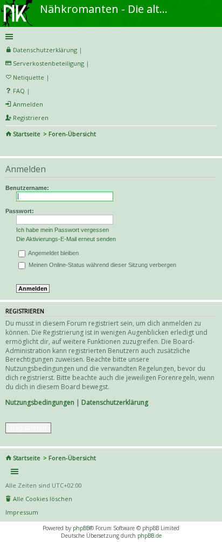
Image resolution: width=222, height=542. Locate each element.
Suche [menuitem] (9, 148)
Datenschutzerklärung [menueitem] (45, 50)
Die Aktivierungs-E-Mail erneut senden (66, 239)
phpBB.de (149, 535)
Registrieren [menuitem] (30, 118)
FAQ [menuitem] (19, 91)
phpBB (81, 528)
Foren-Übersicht (72, 134)
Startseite (26, 134)
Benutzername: (27, 188)
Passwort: (19, 211)
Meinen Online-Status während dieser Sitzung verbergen (101, 265)
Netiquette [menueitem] (28, 77)
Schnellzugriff (109, 36)
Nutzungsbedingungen (39, 402)
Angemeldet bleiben (53, 253)
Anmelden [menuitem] (28, 104)
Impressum (21, 512)
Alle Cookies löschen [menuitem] (42, 499)
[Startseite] (18, 4)
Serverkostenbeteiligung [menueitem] (48, 63)
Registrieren (28, 428)
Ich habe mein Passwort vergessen (62, 230)
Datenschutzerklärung (114, 402)
